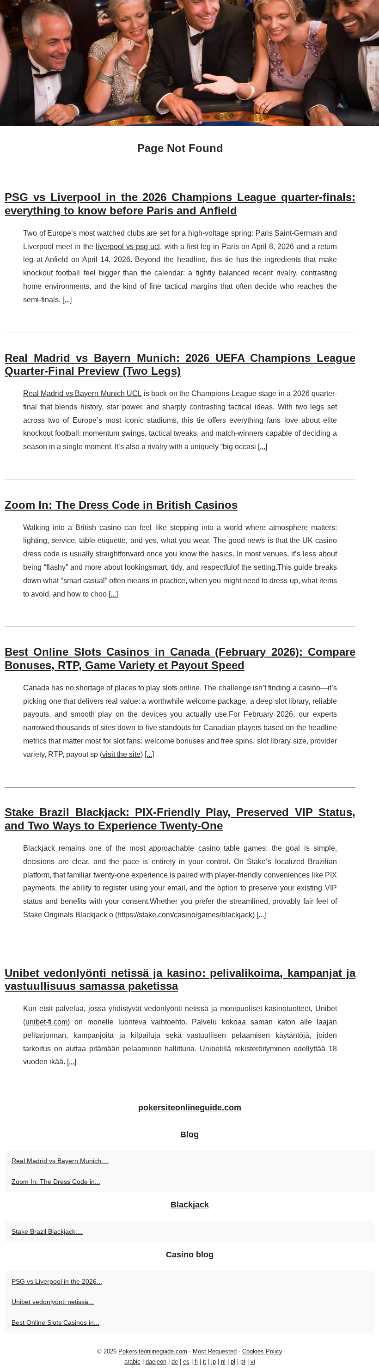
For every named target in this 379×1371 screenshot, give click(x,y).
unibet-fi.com (46, 1022)
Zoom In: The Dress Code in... (56, 1181)
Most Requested (215, 1351)
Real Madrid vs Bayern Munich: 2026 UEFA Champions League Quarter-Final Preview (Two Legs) (180, 365)
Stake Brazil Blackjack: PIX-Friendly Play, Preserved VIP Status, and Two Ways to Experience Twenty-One (180, 819)
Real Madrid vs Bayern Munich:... (60, 1160)
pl (233, 1361)
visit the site (121, 754)
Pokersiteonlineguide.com (152, 1351)
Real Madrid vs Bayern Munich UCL (82, 393)
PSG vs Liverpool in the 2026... (57, 1281)
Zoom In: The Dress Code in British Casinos (121, 505)
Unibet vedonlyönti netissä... (53, 1301)
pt (242, 1361)
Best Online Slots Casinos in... (55, 1322)
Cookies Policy (262, 1351)
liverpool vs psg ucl (128, 246)
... (67, 300)
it (204, 1361)
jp (213, 1361)
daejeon (156, 1361)
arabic (132, 1361)
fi (196, 1361)
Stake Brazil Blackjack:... (47, 1231)
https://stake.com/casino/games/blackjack (184, 915)
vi (253, 1361)
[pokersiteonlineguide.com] (189, 63)
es (186, 1361)
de (174, 1361)
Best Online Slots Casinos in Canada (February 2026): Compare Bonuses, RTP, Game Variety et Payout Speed (180, 658)
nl (223, 1361)
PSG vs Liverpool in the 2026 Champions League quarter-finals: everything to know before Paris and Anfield (180, 204)
